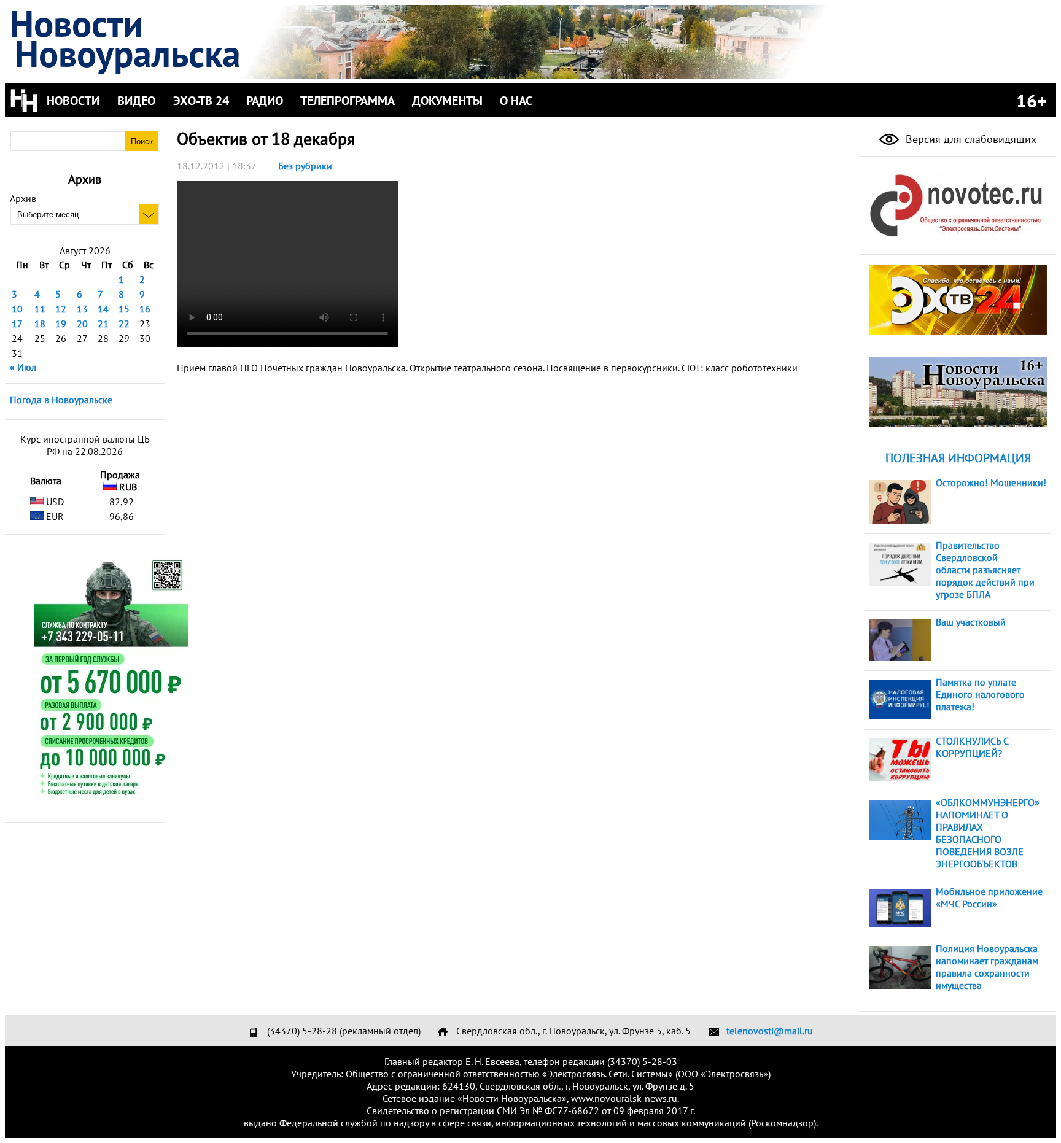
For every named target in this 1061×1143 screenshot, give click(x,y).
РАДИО (264, 101)
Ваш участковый (971, 622)
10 (17, 309)
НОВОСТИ (73, 101)
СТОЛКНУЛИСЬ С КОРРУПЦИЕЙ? (972, 747)
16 (144, 309)
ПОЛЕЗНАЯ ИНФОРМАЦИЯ (958, 458)
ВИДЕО (136, 101)
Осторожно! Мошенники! (991, 482)
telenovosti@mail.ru (769, 1031)
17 (17, 323)
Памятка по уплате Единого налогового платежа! (980, 694)
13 (82, 309)
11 (39, 309)
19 (60, 323)
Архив (23, 198)
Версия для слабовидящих (969, 139)
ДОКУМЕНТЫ (447, 101)
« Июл (23, 367)
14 (103, 309)
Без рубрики (305, 166)
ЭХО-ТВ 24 (201, 101)
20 (82, 323)
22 (124, 323)
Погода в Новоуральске (61, 399)
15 (124, 309)
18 (39, 323)
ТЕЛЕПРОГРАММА (347, 101)
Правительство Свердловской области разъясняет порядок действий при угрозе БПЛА (985, 569)
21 (103, 323)
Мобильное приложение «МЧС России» (989, 897)
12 (60, 309)
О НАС (516, 101)
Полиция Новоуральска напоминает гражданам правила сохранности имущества (987, 966)
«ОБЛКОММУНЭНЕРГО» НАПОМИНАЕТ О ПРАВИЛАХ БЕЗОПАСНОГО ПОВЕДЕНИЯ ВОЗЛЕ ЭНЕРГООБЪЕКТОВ (988, 833)
